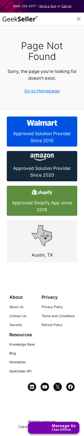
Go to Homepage (42, 91)
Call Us (66, 6)
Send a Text (47, 6)
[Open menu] (78, 19)
